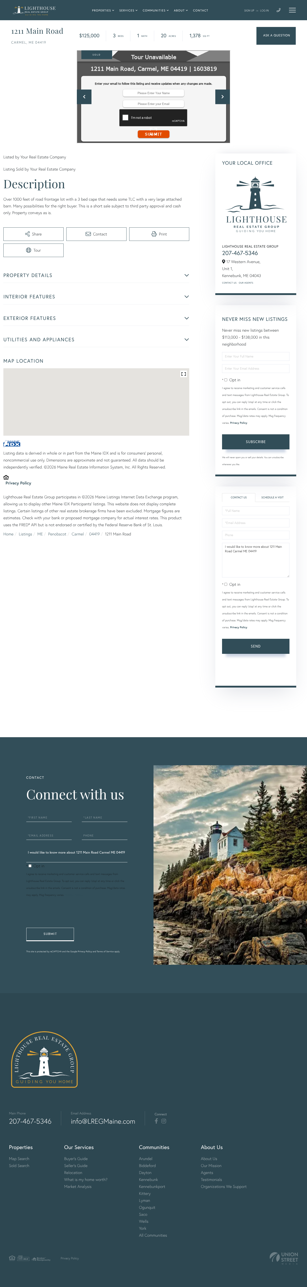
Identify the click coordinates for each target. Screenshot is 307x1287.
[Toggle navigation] (292, 10)
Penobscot (57, 534)
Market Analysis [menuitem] (78, 1186)
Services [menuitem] (126, 10)
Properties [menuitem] (101, 10)
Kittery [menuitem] (145, 1193)
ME (40, 534)
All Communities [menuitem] (153, 1235)
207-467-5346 (240, 253)
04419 (94, 534)
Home (8, 534)
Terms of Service (234, 675)
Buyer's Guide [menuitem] (76, 1158)
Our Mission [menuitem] (211, 1165)
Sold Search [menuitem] (19, 1165)
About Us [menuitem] (209, 1158)
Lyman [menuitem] (144, 1200)
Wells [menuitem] (143, 1221)
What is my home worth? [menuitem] (86, 1179)
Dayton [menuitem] (145, 1172)
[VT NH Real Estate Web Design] (284, 1258)
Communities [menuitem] (154, 10)
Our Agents (246, 282)
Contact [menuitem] (200, 10)
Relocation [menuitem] (73, 1172)
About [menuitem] (179, 10)
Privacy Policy (18, 483)
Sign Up (249, 10)
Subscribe (256, 441)
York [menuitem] (142, 1228)
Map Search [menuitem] (19, 1158)
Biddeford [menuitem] (147, 1165)
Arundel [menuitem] (145, 1158)
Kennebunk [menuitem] (148, 1179)
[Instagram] (163, 1121)
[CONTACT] (276, 36)
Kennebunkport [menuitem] (152, 1186)
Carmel (78, 534)
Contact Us (229, 282)
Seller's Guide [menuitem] (76, 1165)
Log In (264, 10)
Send (256, 646)
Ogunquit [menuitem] (147, 1207)
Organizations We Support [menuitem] (224, 1186)
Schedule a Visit (272, 497)
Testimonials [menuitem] (211, 1179)
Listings (25, 534)
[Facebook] (156, 1121)
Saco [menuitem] (143, 1214)
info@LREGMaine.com (103, 1121)
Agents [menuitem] (207, 1172)
